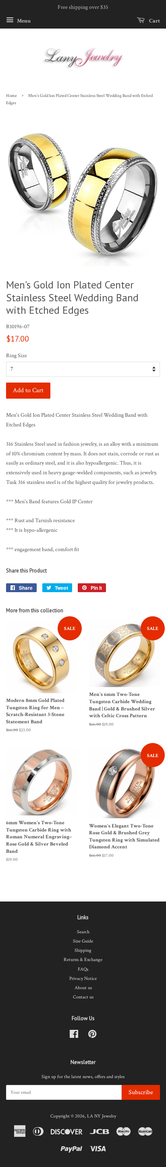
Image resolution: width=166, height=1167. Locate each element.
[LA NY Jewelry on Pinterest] (92, 1036)
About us (83, 988)
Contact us (83, 997)
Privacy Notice (83, 979)
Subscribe (141, 1092)
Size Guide (83, 941)
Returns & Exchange (83, 960)
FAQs (83, 969)
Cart (154, 20)
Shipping (83, 950)
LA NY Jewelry (101, 1116)
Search (83, 932)
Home (11, 96)
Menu (23, 20)
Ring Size (16, 355)
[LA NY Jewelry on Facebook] (74, 1036)
